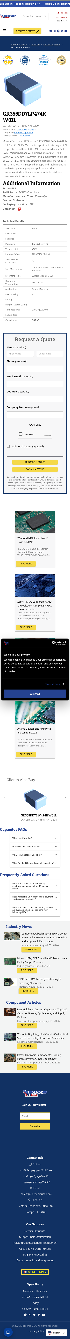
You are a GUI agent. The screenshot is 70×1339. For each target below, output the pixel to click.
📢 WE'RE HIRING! (35, 1272)
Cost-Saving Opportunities (35, 1248)
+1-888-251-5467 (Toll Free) (36, 1170)
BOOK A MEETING (35, 469)
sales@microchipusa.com (36, 1194)
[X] (62, 31)
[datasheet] (19, 209)
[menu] (4, 30)
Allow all (35, 693)
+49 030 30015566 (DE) (36, 1182)
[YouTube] (65, 31)
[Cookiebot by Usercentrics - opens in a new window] (52, 643)
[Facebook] (58, 31)
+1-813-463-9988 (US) (36, 1176)
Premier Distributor (35, 1231)
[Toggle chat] (8, 1332)
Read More (26, 564)
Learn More (24, 135)
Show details (52, 683)
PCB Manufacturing (35, 1254)
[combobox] (35, 399)
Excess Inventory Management (35, 1260)
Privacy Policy (36, 1331)
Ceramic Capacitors (23, 132)
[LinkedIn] (50, 31)
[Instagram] (54, 31)
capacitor (42, 145)
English (56, 1332)
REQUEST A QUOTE (25, 31)
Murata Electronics (26, 129)
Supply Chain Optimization (35, 1236)
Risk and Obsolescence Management (35, 1242)
